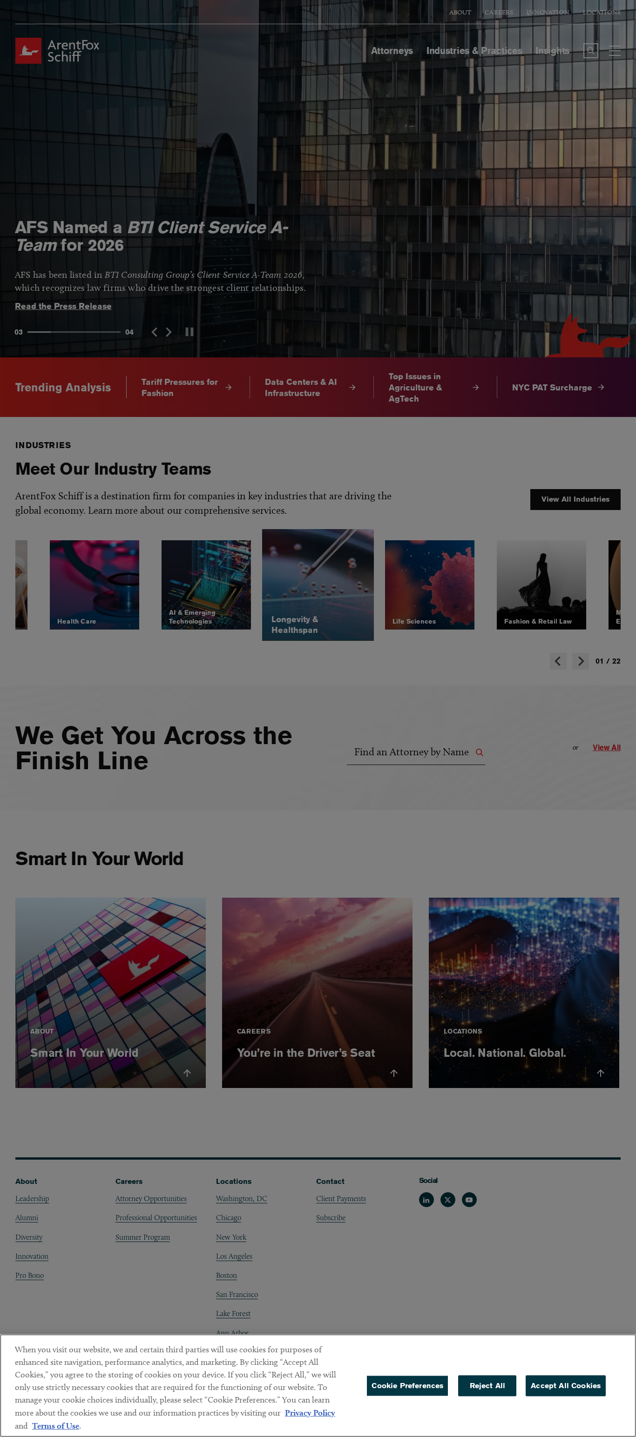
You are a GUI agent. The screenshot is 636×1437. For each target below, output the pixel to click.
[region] (318, 1385)
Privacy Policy (310, 1412)
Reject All (488, 1385)
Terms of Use (55, 1425)
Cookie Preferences (407, 1385)
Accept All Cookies (566, 1385)
